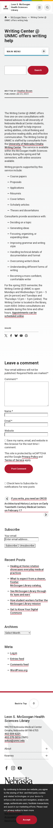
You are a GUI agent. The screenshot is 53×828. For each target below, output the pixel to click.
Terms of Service (14, 460)
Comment (11, 379)
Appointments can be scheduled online (21, 314)
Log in (13, 653)
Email (8, 420)
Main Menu (14, 51)
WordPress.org (18, 670)
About (8, 748)
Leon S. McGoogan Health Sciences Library (20, 7)
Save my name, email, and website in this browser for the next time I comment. (26, 444)
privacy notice (14, 810)
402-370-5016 (13, 737)
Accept (26, 819)
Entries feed (17, 658)
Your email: (11, 535)
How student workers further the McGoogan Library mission (29, 602)
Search (38, 70)
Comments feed (19, 664)
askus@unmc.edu (15, 740)
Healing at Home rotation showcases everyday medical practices (27, 569)
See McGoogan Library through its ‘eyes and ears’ (28, 593)
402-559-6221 (13, 733)
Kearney (9, 755)
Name (9, 411)
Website (9, 430)
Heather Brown (24, 91)
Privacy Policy (30, 456)
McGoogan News (19, 17)
